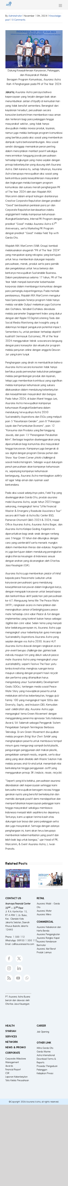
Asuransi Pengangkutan (48, 934)
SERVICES (11, 1036)
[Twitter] (19, 958)
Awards (9, 1066)
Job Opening (43, 1031)
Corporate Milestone (15, 1058)
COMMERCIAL (45, 921)
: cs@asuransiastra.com (22, 944)
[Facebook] (9, 958)
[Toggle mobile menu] (61, 5)
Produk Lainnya (44, 952)
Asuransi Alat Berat (46, 948)
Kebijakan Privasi (45, 1073)
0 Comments (18, 19)
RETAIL (41, 898)
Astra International (46, 1055)
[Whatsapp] (27, 978)
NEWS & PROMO (15, 1047)
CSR (7, 1073)
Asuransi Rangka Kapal (48, 938)
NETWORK (11, 1042)
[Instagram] (9, 968)
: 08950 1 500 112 (26, 940)
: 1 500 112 (18, 936)
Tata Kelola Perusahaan (17, 1080)
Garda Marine (44, 1051)
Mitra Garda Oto (45, 1048)
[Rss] (9, 978)
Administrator (15, 15)
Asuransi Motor (44, 910)
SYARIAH (10, 1031)
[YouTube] (18, 978)
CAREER (41, 1025)
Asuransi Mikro (44, 914)
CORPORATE (12, 1052)
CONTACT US (13, 898)
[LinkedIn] (19, 968)
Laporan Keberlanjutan (16, 1076)
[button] (8, 878)
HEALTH (10, 1025)
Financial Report (13, 1069)
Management (12, 1062)
